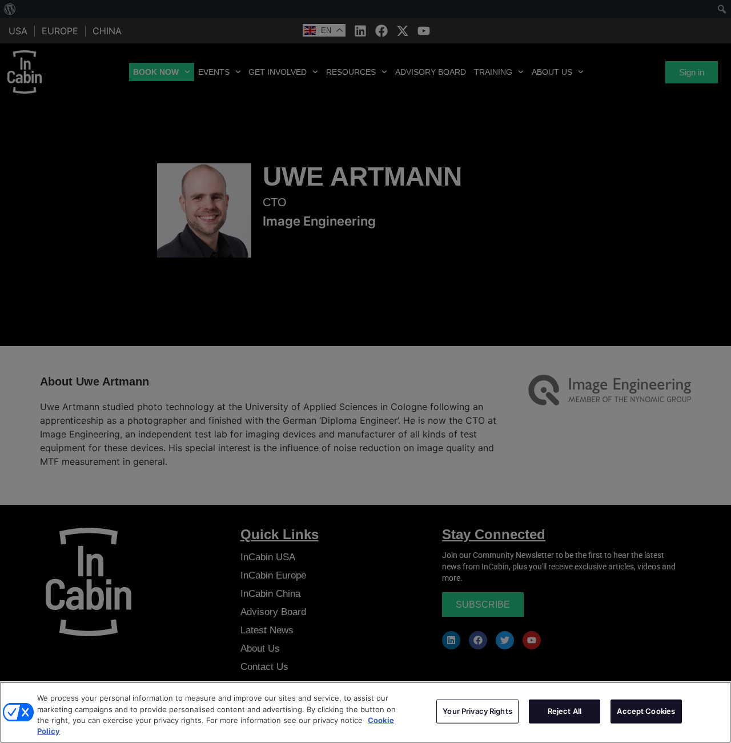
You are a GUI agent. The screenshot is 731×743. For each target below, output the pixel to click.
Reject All (564, 711)
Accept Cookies (646, 711)
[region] (365, 712)
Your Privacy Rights (477, 711)
